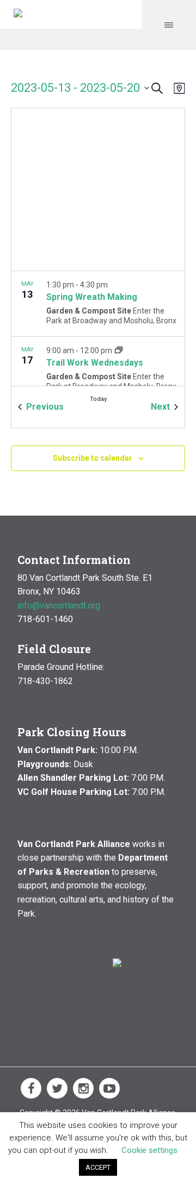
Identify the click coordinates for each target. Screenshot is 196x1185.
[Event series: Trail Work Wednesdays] (118, 350)
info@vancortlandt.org (58, 605)
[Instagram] (83, 1088)
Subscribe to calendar (92, 458)
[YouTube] (109, 1088)
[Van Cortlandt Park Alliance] (18, 14)
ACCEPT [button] (98, 1167)
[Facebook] (31, 1088)
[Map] (177, 88)
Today (98, 399)
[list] (98, 328)
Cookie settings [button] (149, 1150)
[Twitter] (57, 1088)
